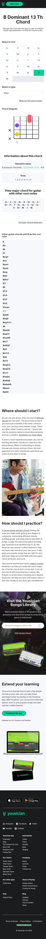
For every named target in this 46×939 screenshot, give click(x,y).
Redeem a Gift (8, 850)
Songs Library (27, 883)
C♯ (28, 48)
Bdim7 (5, 280)
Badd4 (5, 392)
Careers (25, 864)
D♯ (18, 54)
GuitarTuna (7, 883)
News (24, 905)
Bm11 (5, 342)
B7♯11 (5, 373)
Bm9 (5, 349)
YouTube (9, 828)
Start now (14, 4)
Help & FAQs (7, 897)
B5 (4, 249)
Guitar (24, 839)
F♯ (39, 60)
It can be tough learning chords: (16, 531)
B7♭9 (5, 295)
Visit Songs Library (23, 633)
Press (24, 866)
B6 (4, 326)
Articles (25, 900)
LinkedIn (21, 828)
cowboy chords (36, 564)
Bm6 (5, 357)
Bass (24, 847)
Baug (5, 272)
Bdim (5, 276)
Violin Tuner (7, 864)
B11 (4, 283)
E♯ (7, 60)
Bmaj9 (5, 319)
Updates (25, 897)
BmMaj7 (6, 345)
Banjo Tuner (7, 874)
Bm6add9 (7, 384)
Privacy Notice (25, 921)
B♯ (7, 79)
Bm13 (5, 361)
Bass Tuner (7, 869)
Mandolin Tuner (8, 872)
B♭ (28, 73)
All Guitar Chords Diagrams (30, 222)
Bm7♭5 (6, 353)
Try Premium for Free (10, 844)
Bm (4, 246)
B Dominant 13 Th (31, 168)
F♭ (18, 60)
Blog (4, 842)
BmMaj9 (6, 381)
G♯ (28, 67)
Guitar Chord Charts (29, 886)
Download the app (14, 713)
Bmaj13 (6, 334)
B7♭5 (5, 291)
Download (6, 839)
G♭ (7, 67)
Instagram (9, 824)
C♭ (7, 48)
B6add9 (6, 330)
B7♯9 (5, 303)
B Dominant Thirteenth (12, 168)
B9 (4, 287)
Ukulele (25, 844)
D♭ (39, 48)
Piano (24, 842)
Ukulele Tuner (8, 866)
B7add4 (6, 377)
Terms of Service (12, 921)
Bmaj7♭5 (6, 365)
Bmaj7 (5, 257)
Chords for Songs (28, 888)
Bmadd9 (6, 338)
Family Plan (7, 852)
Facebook (22, 824)
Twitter (34, 824)
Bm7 (5, 261)
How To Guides (27, 903)
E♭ (28, 54)
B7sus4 (6, 307)
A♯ (18, 73)
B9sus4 (6, 388)
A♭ (39, 67)
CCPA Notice (37, 921)
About (24, 861)
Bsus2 (5, 268)
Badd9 (5, 315)
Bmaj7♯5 (6, 369)
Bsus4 (5, 265)
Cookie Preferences (24, 925)
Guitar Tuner (7, 861)
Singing (25, 850)
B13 (42, 168)
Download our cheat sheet (30, 435)
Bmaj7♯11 (7, 323)
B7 (4, 253)
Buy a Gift (6, 847)
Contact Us (26, 869)
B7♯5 (5, 299)
